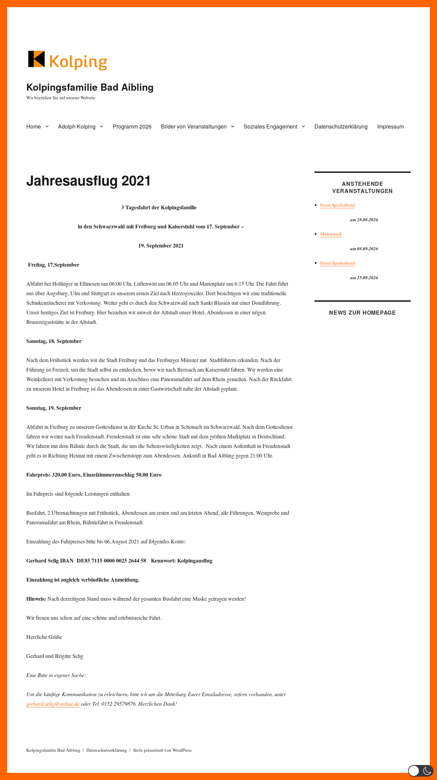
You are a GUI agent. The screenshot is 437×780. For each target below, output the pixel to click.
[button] (421, 771)
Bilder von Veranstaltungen (194, 126)
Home (33, 126)
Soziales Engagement (270, 126)
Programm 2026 (132, 126)
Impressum (390, 126)
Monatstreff (331, 234)
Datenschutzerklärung (341, 126)
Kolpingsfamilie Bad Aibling (90, 87)
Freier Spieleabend (337, 205)
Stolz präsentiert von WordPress (162, 750)
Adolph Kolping (77, 126)
